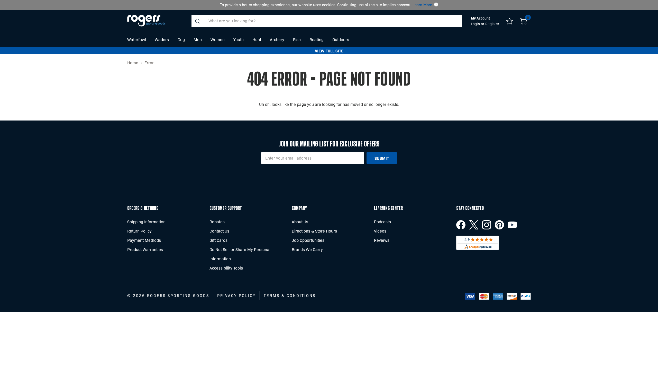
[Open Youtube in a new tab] (512, 224)
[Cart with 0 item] (523, 21)
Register (492, 23)
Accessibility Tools (226, 268)
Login (476, 23)
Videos (380, 231)
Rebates (217, 221)
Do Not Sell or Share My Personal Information (239, 254)
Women (218, 39)
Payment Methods (144, 240)
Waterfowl (136, 39)
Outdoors (340, 39)
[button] (436, 4)
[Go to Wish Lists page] (509, 21)
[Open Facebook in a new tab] (460, 224)
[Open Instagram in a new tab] (486, 224)
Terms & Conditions (290, 295)
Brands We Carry (307, 249)
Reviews (381, 240)
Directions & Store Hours (314, 231)
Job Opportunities (308, 240)
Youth (238, 39)
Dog (181, 39)
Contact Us (219, 231)
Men (198, 39)
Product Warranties (145, 249)
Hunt (256, 39)
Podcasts (382, 221)
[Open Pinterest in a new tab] (499, 224)
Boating (316, 39)
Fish (297, 39)
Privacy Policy (236, 295)
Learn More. (423, 4)
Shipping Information (146, 221)
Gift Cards (218, 240)
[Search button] (197, 21)
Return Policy (139, 231)
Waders (162, 39)
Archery (277, 39)
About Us (300, 221)
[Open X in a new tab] (473, 224)
